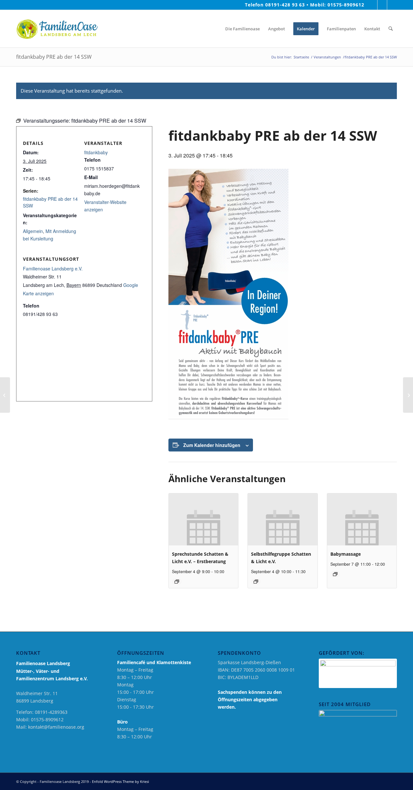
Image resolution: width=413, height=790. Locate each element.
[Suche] (390, 28)
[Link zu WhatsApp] (392, 5)
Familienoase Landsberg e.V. (53, 268)
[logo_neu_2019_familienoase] (57, 28)
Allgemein (33, 231)
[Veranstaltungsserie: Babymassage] (335, 574)
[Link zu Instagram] (382, 5)
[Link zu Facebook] (372, 5)
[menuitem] (215, 28)
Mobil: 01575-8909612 (337, 5)
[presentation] (203, 519)
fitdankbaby (96, 152)
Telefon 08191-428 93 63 (275, 5)
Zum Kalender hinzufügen (211, 445)
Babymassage (345, 554)
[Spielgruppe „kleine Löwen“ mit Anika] (5, 395)
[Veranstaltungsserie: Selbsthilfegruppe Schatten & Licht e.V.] (256, 581)
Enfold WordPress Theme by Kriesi (120, 781)
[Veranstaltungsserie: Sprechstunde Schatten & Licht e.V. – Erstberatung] (177, 581)
